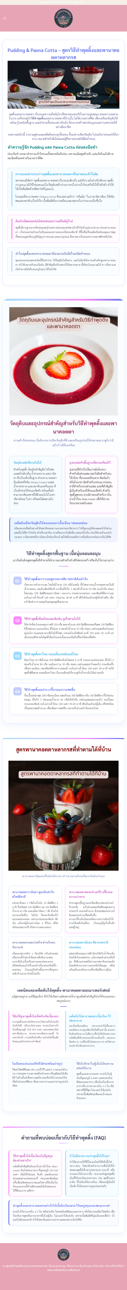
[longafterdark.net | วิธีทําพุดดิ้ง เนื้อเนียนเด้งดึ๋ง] (63, 18)
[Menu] (4, 18)
